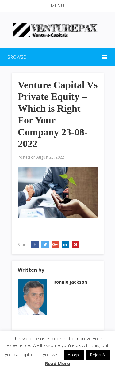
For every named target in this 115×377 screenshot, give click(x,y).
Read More (57, 363)
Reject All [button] (98, 354)
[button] (57, 6)
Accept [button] (74, 354)
